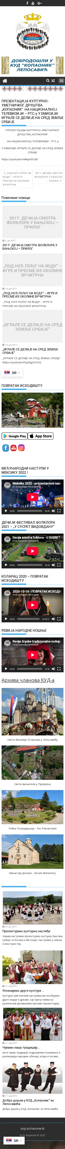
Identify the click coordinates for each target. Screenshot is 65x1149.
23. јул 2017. (11, 926)
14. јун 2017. (11, 288)
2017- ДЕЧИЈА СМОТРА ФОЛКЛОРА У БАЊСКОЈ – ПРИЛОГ (48, 176)
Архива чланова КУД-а (28, 680)
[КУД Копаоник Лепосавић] (5, 80)
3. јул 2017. (10, 240)
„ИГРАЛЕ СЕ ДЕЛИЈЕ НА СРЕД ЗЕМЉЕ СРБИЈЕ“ (32, 327)
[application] (33, 496)
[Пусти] (6, 511)
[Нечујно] (53, 511)
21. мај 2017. (11, 986)
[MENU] (61, 80)
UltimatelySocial (32, 1147)
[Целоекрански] (59, 511)
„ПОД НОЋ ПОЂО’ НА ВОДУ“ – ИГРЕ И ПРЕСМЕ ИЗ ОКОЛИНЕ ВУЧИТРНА (17, 178)
